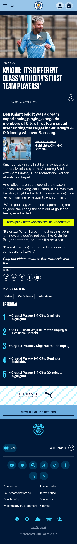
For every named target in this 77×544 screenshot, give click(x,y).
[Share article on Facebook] (30, 277)
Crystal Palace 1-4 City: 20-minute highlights (37, 374)
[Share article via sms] (6, 277)
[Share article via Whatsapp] (14, 277)
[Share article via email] (37, 277)
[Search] (12, 5)
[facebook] (65, 465)
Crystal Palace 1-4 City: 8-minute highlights (36, 360)
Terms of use (48, 492)
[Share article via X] (22, 277)
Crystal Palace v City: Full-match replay (40, 345)
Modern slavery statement (20, 505)
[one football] (43, 475)
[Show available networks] (71, 97)
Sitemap (45, 505)
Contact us (47, 499)
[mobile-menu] (5, 6)
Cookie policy (12, 499)
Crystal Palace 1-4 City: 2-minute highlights (36, 317)
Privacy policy (48, 486)
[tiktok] (54, 465)
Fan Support (38, 527)
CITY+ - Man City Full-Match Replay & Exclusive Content (39, 331)
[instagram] (33, 465)
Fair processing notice (17, 492)
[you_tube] (12, 465)
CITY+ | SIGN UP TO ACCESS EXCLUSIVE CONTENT (38, 222)
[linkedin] (33, 476)
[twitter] (44, 465)
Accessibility (11, 486)
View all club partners (38, 412)
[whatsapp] (22, 465)
